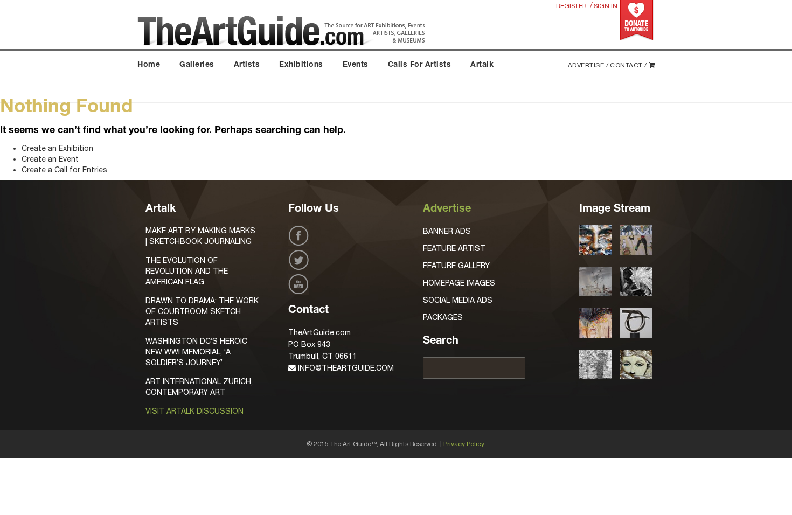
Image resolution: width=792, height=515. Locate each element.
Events (356, 65)
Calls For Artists (419, 65)
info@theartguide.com (345, 368)
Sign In (605, 6)
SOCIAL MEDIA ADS (457, 300)
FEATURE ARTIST (454, 248)
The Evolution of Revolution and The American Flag (186, 271)
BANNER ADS (447, 231)
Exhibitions (301, 65)
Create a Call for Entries (64, 169)
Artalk (482, 65)
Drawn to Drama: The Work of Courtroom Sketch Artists (202, 311)
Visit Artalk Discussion (194, 411)
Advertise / (588, 65)
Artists (247, 65)
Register (571, 6)
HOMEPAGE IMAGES (459, 283)
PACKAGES (443, 317)
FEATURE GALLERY (456, 265)
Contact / (628, 65)
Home (148, 65)
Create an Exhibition (57, 148)
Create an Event (50, 159)
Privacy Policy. (464, 444)
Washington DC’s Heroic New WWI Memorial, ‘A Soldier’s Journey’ (196, 352)
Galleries (196, 65)
